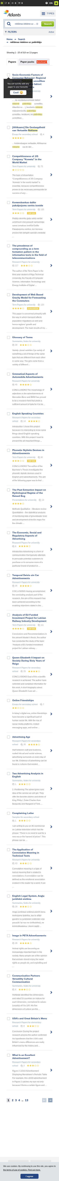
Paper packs (27, 61)
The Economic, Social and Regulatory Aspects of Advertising (26, 535)
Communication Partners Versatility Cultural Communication (26, 978)
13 (26, 1100)
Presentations (18, 500)
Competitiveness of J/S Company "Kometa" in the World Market (26, 159)
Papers (12, 61)
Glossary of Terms (22, 337)
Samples (16, 817)
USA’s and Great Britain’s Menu (29, 1018)
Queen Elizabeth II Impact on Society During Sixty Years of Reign (28, 660)
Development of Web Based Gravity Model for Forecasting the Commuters (29, 297)
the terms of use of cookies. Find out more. (22, 1170)
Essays (15, 134)
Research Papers (20, 262)
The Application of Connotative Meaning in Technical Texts (25, 852)
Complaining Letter (23, 813)
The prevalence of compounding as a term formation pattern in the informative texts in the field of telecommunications (29, 251)
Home (9, 39)
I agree (29, 1176)
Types (50, 13)
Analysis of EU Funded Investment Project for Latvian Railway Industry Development (29, 618)
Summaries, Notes (20, 341)
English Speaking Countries (28, 413)
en (50, 3)
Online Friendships (23, 700)
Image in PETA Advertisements (29, 935)
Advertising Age (21, 737)
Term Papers (18, 166)
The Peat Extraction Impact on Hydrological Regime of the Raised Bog (29, 492)
